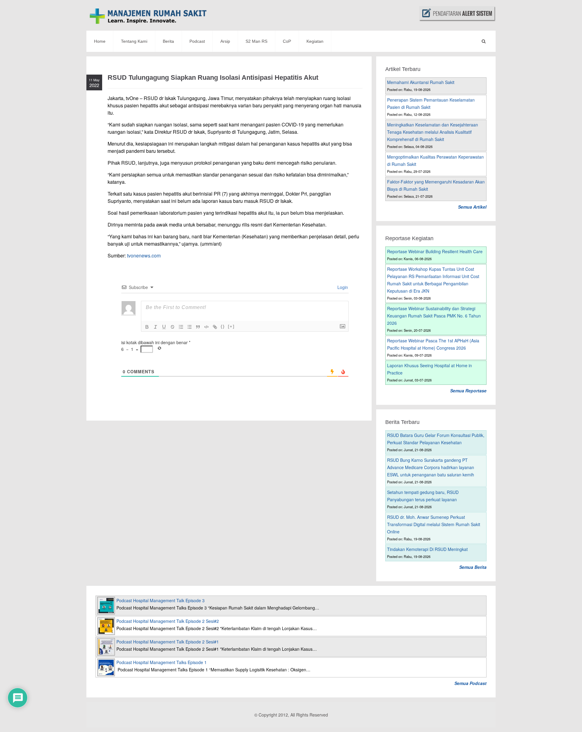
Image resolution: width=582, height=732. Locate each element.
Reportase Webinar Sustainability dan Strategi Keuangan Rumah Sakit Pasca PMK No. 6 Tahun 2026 (434, 315)
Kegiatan (314, 41)
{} (223, 326)
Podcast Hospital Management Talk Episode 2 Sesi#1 (167, 642)
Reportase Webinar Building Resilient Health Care (435, 251)
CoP (287, 41)
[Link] (215, 327)
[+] (231, 326)
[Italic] (155, 327)
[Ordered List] (181, 327)
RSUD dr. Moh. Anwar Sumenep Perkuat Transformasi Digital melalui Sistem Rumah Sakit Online (433, 524)
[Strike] (172, 327)
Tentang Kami (134, 41)
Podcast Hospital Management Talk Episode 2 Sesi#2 (167, 621)
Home (99, 41)
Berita (168, 41)
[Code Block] (206, 327)
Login (342, 287)
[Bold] (147, 327)
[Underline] (164, 327)
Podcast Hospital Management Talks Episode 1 (161, 662)
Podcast (197, 41)
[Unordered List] (189, 327)
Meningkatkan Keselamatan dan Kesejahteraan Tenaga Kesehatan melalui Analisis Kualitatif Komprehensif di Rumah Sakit (432, 132)
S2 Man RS (256, 41)
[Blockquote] (198, 327)
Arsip (225, 41)
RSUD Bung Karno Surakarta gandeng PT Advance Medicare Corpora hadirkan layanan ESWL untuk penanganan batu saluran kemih (430, 467)
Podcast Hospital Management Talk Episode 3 (160, 600)
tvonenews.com (144, 255)
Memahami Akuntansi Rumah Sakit (420, 82)
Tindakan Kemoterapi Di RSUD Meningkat (427, 549)
